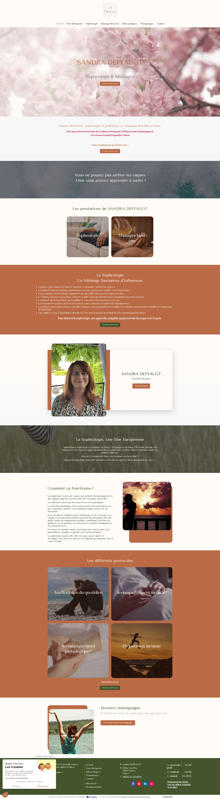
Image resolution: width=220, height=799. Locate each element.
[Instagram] (151, 783)
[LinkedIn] (145, 783)
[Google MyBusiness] (139, 783)
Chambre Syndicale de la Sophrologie (135, 797)
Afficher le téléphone (132, 776)
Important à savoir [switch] (110, 682)
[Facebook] (133, 783)
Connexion (167, 796)
